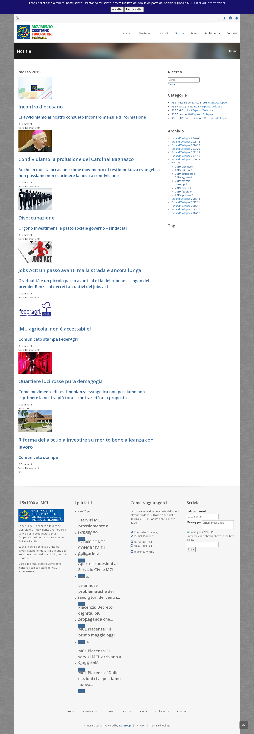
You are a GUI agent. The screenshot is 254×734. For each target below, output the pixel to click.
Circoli (110, 711)
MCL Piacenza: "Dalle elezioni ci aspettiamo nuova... (99, 678)
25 (198, 148)
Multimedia (162, 711)
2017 (194, 202)
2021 (194, 156)
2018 (194, 198)
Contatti (182, 711)
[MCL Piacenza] (35, 32)
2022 (194, 152)
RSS (20, 472)
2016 (194, 206)
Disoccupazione (36, 217)
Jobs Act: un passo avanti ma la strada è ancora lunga (79, 270)
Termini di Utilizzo (160, 725)
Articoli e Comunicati (189, 102)
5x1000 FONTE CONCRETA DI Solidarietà (92, 547)
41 (198, 138)
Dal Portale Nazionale (190, 118)
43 (190, 110)
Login (230, 17)
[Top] (243, 725)
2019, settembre (184, 173)
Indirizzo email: (196, 511)
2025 (194, 141)
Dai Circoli (183, 110)
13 (198, 156)
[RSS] (17, 18)
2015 (194, 209)
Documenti (183, 114)
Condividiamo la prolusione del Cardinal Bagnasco (76, 159)
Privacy (140, 725)
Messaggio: (194, 522)
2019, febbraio (183, 191)
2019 (174, 163)
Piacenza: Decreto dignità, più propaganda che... (95, 613)
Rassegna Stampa (188, 106)
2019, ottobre (182, 170)
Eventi (143, 711)
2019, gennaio (183, 195)
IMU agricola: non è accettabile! (54, 328)
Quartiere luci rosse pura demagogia (60, 381)
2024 (194, 145)
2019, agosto (182, 177)
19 (198, 209)
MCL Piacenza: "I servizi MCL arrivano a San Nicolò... (99, 656)
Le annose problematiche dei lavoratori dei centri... (99, 591)
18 (198, 141)
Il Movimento (90, 711)
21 (198, 202)
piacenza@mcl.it (144, 551)
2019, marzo (182, 188)
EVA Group (125, 725)
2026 (194, 138)
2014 (194, 213)
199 (203, 102)
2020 (194, 159)
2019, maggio (182, 181)
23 (198, 145)
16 (198, 198)
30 (205, 118)
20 (179, 163)
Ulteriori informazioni (209, 3)
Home (71, 711)
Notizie (233, 51)
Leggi (81, 538)
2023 (194, 148)
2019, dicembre (184, 166)
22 (198, 152)
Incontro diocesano (40, 106)
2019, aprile (181, 184)
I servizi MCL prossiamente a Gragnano (93, 526)
